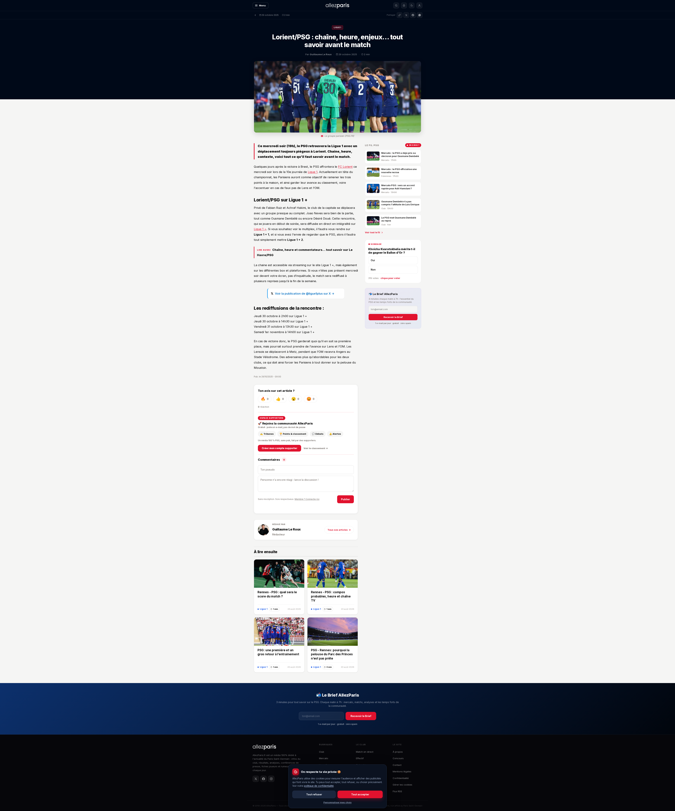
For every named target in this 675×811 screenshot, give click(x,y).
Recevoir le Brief (393, 317)
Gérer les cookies (402, 784)
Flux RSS (397, 791)
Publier (345, 499)
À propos (398, 751)
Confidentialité (401, 778)
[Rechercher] (396, 5)
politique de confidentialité (319, 785)
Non (373, 269)
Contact (397, 765)
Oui (373, 260)
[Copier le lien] (399, 15)
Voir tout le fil (372, 232)
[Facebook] (263, 779)
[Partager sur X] (406, 15)
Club (321, 751)
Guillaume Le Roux (286, 529)
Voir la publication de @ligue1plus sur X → (304, 293)
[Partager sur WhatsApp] (419, 15)
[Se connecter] (419, 5)
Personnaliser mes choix (337, 802)
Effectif (360, 758)
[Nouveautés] (404, 5)
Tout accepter (360, 794)
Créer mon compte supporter (279, 448)
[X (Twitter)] (256, 779)
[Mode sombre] (412, 5)
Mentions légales (402, 771)
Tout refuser (314, 794)
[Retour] (255, 15)
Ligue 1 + (260, 229)
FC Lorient (345, 166)
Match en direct (364, 751)
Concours (398, 758)
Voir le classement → (316, 448)
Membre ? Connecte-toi (307, 499)
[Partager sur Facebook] (413, 15)
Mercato (323, 758)
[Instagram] (271, 779)
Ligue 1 (337, 27)
